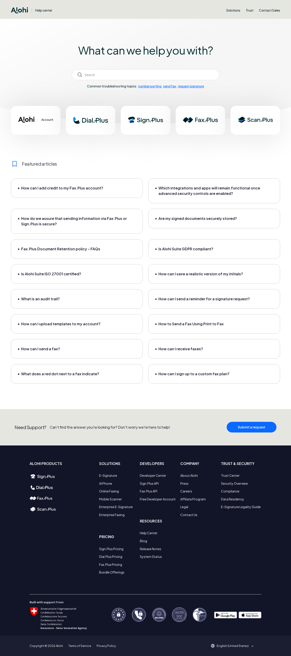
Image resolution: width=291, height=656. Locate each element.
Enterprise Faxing (112, 515)
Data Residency (232, 499)
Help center (43, 10)
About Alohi (189, 475)
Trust (249, 10)
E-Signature (108, 475)
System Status (151, 556)
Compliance (230, 491)
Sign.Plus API (149, 483)
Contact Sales (269, 10)
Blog (143, 541)
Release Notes (150, 549)
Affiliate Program (193, 499)
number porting (149, 86)
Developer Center (153, 475)
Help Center (149, 533)
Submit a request (251, 427)
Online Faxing (109, 491)
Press (184, 483)
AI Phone (105, 483)
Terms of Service (79, 646)
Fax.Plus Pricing (110, 564)
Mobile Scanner (110, 499)
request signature (191, 86)
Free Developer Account (158, 499)
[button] (234, 646)
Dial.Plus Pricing (110, 556)
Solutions (233, 10)
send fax (169, 86)
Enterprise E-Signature (116, 507)
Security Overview (234, 483)
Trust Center (230, 475)
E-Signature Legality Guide (241, 507)
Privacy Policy (106, 646)
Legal (184, 507)
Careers (186, 491)
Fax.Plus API (148, 491)
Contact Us (188, 515)
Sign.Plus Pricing (111, 549)
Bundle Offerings (111, 572)
